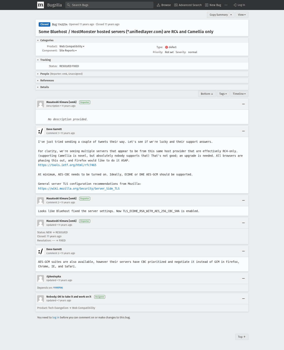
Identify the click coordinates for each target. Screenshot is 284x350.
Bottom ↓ (207, 93)
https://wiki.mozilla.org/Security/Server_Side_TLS (79, 188)
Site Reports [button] (68, 50)
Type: (160, 47)
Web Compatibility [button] (71, 46)
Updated (51, 224)
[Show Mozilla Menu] (40, 5)
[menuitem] (164, 5)
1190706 (58, 287)
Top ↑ (242, 336)
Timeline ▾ (239, 93)
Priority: (158, 52)
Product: (52, 46)
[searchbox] (109, 5)
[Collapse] (243, 104)
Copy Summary (219, 14)
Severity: (181, 52)
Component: (49, 50)
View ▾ (242, 14)
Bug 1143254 (59, 24)
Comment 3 (52, 253)
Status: (53, 66)
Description (52, 105)
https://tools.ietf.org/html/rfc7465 (67, 165)
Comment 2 (52, 202)
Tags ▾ (223, 93)
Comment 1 (52, 133)
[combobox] (109, 5)
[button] (239, 5)
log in (55, 317)
